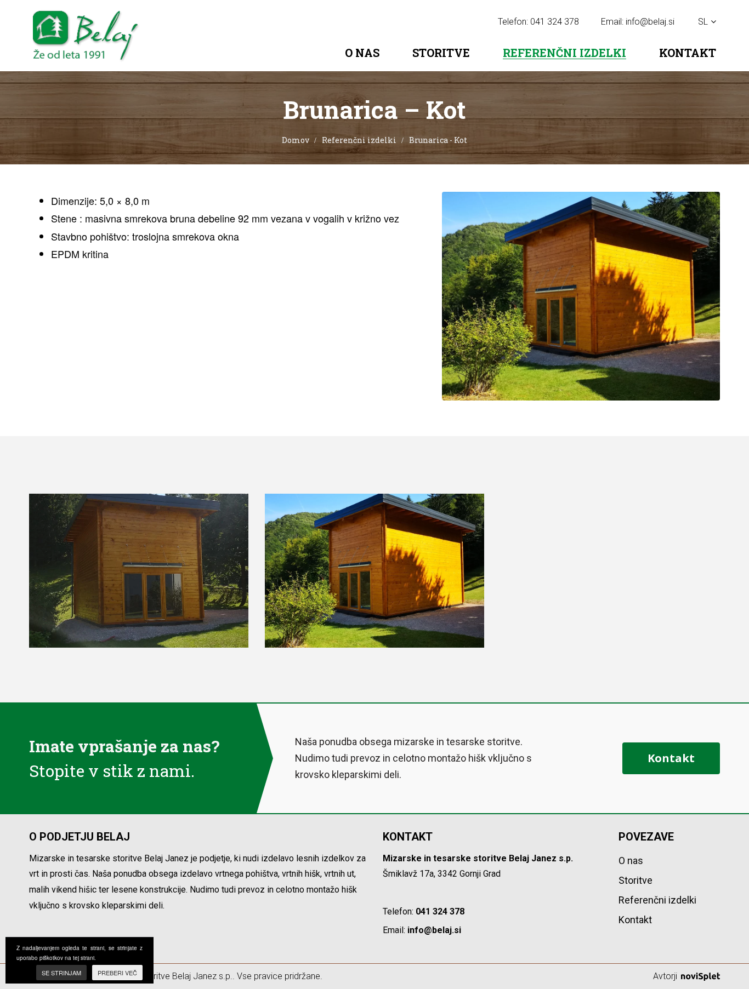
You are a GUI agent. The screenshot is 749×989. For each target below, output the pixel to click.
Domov (295, 140)
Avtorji (666, 976)
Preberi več (117, 972)
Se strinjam (61, 972)
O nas (362, 53)
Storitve (441, 53)
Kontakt (687, 53)
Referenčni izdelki (564, 53)
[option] (139, 570)
